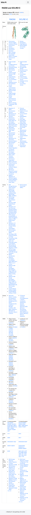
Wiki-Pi (3, 2)
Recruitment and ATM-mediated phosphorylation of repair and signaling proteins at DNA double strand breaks (13, 217)
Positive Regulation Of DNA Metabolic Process (24, 466)
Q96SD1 (24, 448)
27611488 (11, 334)
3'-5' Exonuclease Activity (12, 80)
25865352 (11, 360)
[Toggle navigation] (28, 2)
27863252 (11, 365)
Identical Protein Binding (12, 91)
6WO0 (25, 452)
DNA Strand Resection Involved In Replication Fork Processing (13, 172)
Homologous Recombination (12, 152)
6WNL (22, 452)
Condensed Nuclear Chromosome (13, 44)
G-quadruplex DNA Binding (13, 104)
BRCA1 (24, 422)
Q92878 (13, 445)
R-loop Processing (13, 163)
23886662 (11, 357)
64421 (20, 433)
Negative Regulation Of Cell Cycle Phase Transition (24, 494)
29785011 (11, 353)
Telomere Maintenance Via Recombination (12, 114)
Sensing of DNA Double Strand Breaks (12, 204)
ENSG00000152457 (23, 441)
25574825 (11, 358)
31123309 (23, 327)
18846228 (11, 383)
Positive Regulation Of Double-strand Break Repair (13, 181)
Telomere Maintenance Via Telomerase (12, 138)
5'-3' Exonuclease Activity (24, 78)
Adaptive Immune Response (24, 111)
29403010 (11, 362)
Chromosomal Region (12, 58)
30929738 (11, 331)
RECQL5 (15, 427)
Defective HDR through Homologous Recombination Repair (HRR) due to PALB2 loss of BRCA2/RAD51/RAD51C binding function (13, 282)
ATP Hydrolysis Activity (12, 84)
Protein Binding (12, 76)
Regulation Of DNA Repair (13, 488)
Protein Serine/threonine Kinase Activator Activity (12, 99)
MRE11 (15, 425)
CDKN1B (20, 424)
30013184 (11, 325)
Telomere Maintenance (11, 117)
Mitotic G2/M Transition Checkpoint (11, 156)
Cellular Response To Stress (13, 462)
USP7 (8, 431)
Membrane (11, 51)
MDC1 (12, 425)
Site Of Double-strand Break (12, 54)
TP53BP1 (14, 429)
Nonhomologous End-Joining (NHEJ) (12, 231)
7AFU (20, 455)
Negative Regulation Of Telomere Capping (13, 177)
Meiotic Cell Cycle (13, 161)
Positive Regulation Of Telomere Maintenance (13, 149)
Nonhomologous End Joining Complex (23, 47)
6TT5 (20, 452)
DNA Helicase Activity (12, 70)
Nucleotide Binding (13, 67)
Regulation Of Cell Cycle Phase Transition (24, 499)
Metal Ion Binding (12, 103)
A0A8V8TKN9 (22, 445)
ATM (8, 422)
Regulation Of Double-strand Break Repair (12, 469)
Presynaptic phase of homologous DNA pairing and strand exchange (13, 244)
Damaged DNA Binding (23, 67)
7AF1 (22, 454)
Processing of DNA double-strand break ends (13, 239)
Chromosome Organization (12, 159)
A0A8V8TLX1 (22, 447)
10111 (8, 433)
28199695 (11, 391)
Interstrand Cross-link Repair (24, 143)
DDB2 (24, 424)
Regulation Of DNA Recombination (13, 465)
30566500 (11, 402)
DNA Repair (11, 127)
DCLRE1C (23, 19)
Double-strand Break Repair (12, 129)
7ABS (20, 454)
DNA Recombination (12, 132)
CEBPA (11, 422)
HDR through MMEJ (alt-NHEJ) (12, 195)
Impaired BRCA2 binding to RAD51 (12, 289)
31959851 (11, 328)
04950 (8, 437)
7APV (25, 455)
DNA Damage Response (12, 134)
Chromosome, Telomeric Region (12, 42)
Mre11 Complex (12, 52)
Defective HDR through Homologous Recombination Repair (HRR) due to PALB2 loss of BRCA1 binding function (12, 270)
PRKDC (26, 425)
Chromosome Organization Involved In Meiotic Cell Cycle (13, 166)
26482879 (11, 355)
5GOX (8, 451)
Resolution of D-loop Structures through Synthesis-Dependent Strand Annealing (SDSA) (13, 209)
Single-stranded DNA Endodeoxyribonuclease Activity (13, 64)
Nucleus (10, 46)
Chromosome (12, 49)
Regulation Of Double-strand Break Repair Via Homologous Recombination (12, 474)
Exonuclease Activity (23, 74)
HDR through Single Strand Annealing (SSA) (12, 192)
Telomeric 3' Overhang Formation (11, 145)
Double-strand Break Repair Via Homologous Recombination (12, 121)
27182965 (11, 335)
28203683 (11, 418)
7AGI (22, 455)
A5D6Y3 (9, 445)
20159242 (15, 327)
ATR (22, 422)
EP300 (8, 425)
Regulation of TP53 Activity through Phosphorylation (13, 249)
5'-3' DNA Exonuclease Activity (23, 84)
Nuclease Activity (24, 70)
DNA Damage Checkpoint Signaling (23, 484)
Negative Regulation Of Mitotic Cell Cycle (24, 480)
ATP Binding (11, 78)
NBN (12, 427)
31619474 (11, 329)
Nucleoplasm (11, 48)
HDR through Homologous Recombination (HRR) (12, 199)
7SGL (20, 456)
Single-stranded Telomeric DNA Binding (12, 94)
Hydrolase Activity (13, 82)
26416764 (11, 401)
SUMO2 (12, 428)
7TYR (22, 456)
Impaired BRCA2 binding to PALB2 (12, 292)
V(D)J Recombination (23, 140)
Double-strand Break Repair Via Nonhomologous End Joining (23, 125)
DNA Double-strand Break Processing (13, 125)
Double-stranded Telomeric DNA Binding (12, 74)
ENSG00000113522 (11, 441)
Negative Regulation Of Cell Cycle (24, 476)
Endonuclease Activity (23, 72)
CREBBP (9, 424)
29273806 (11, 332)
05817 (20, 437)
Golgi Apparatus (23, 44)
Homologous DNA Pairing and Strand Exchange (13, 235)
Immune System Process (23, 114)
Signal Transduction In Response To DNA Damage (24, 471)
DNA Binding (11, 68)
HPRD (10, 14)
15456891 (21, 12)
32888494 (11, 364)
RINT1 (8, 428)
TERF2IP (9, 429)
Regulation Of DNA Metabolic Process (13, 479)
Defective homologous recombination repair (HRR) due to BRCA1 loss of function (13, 261)
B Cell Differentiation (23, 137)
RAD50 (12, 19)
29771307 (11, 406)
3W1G (23, 451)
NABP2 (9, 427)
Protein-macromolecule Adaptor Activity (12, 88)
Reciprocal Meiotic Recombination (13, 141)
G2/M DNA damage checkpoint (13, 252)
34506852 (11, 380)
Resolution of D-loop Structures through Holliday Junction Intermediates (12, 225)
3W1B (20, 451)
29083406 (11, 323)
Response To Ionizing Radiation (24, 134)
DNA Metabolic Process (23, 117)
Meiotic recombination (12, 255)
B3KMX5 (20, 448)
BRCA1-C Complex (13, 56)
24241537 (11, 339)
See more (9, 490)
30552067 (11, 344)
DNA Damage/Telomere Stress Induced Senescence (13, 187)
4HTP (26, 451)
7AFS (25, 454)
